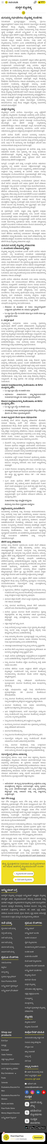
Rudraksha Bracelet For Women (10, 1097)
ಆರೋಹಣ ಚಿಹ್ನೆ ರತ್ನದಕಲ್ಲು (33, 989)
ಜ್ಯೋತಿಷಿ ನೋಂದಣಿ (31, 1027)
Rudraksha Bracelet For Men (10, 1089)
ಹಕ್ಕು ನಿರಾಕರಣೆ (30, 1052)
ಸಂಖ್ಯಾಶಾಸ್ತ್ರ (29, 998)
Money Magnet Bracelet (10, 1113)
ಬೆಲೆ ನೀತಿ (28, 1061)
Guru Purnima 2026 (9, 981)
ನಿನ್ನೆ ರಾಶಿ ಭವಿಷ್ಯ (6, 933)
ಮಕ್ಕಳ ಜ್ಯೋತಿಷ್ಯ (30, 984)
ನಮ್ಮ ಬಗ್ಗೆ (28, 1056)
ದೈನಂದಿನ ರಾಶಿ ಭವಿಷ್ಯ (8, 928)
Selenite (4, 1083)
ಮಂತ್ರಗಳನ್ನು (29, 1003)
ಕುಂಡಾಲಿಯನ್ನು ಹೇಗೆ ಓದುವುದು (35, 947)
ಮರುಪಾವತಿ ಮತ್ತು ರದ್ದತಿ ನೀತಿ (34, 1038)
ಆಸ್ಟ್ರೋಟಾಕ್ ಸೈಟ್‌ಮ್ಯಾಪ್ (9, 986)
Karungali (5, 1050)
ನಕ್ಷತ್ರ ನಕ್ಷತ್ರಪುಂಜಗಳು (32, 994)
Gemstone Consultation (10, 1064)
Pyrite (3, 1078)
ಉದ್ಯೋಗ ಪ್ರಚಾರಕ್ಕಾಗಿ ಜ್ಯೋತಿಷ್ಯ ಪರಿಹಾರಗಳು (35, 1009)
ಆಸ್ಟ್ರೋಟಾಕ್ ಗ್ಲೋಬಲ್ (8, 1118)
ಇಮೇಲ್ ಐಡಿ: (33, 1085)
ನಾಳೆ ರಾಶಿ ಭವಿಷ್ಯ (6, 938)
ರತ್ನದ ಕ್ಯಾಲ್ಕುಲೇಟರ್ (7, 1059)
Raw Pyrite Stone (8, 1108)
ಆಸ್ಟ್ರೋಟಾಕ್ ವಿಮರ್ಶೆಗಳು (33, 970)
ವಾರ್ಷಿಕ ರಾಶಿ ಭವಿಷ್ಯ (7, 952)
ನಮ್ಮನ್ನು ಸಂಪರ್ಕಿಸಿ (31, 1066)
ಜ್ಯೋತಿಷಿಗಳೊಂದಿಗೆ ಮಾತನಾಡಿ (34, 966)
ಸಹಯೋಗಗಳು (6, 963)
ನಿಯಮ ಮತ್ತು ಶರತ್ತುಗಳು (33, 1042)
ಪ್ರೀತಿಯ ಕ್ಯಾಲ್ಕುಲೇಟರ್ (8, 977)
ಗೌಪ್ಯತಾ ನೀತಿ (29, 1047)
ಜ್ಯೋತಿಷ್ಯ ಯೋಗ (30, 975)
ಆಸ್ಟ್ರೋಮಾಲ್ (29, 928)
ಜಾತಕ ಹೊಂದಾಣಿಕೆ (31, 956)
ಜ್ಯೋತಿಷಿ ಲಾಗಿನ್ (30, 1022)
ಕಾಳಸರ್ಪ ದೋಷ (30, 980)
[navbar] (2, 2)
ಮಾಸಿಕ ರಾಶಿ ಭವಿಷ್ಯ (7, 947)
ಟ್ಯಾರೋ (3, 967)
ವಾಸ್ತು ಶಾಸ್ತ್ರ (5, 972)
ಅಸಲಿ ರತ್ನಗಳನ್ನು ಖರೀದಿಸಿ (9, 1069)
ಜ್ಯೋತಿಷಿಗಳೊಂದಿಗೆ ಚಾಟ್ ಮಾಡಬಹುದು (32, 855)
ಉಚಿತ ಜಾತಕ (29, 952)
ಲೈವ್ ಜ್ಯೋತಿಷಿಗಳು (31, 942)
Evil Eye (4, 1041)
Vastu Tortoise (6, 1055)
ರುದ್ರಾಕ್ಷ (3, 1045)
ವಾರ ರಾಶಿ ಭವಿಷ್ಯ (6, 942)
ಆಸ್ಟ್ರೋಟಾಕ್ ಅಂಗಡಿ (32, 933)
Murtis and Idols (7, 1104)
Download (38, 1137)
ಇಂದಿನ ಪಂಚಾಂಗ (31, 938)
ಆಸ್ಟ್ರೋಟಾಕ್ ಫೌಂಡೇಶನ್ (9, 990)
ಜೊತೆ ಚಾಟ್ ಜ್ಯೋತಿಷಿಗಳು (33, 961)
